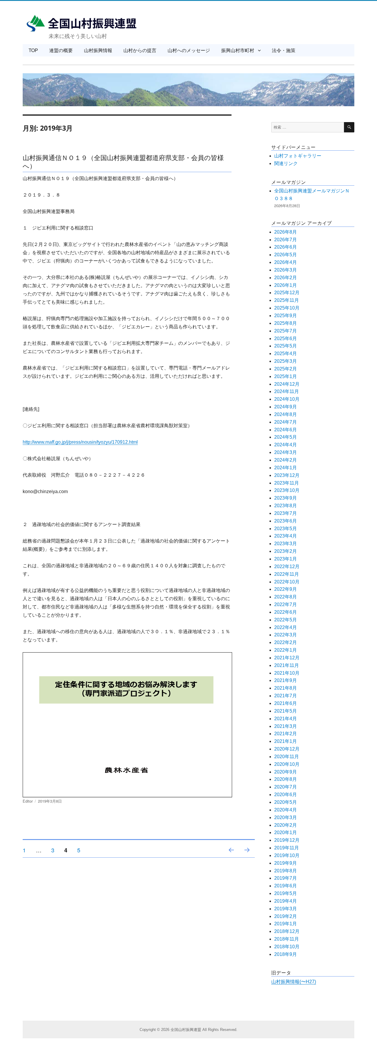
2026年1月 (285, 285)
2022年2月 (285, 642)
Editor (28, 801)
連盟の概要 (61, 50)
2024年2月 (285, 460)
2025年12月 (287, 292)
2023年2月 (285, 551)
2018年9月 (285, 954)
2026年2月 (285, 277)
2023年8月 (285, 505)
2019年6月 (285, 885)
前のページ (229, 857)
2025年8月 (285, 323)
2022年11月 (286, 574)
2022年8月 (285, 596)
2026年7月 (285, 239)
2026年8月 (285, 231)
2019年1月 (285, 923)
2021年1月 (285, 741)
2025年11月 (286, 300)
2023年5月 (285, 528)
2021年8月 (285, 688)
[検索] (349, 127)
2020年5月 (285, 802)
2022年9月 (285, 589)
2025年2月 (285, 368)
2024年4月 (285, 444)
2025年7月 (285, 330)
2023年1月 (285, 558)
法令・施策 (283, 50)
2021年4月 (285, 718)
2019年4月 (285, 901)
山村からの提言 (139, 50)
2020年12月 (287, 748)
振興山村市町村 (237, 50)
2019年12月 (287, 840)
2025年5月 (285, 345)
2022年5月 (285, 619)
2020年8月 (285, 779)
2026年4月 (285, 262)
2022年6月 (285, 612)
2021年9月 (285, 680)
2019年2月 (285, 916)
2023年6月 (285, 520)
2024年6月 (285, 429)
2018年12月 (287, 931)
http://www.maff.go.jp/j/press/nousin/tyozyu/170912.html (80, 442)
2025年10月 (287, 307)
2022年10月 (287, 581)
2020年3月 (285, 817)
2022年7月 (285, 604)
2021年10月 (287, 673)
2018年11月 (286, 938)
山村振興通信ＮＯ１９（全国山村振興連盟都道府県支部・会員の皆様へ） (123, 161)
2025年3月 (285, 361)
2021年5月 (285, 710)
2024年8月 (285, 414)
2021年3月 (285, 726)
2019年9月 (285, 863)
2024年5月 (285, 437)
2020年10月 (287, 764)
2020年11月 (286, 756)
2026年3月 (285, 269)
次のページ (245, 857)
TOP (33, 50)
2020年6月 (285, 794)
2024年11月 (286, 391)
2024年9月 (285, 406)
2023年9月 (285, 497)
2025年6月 (285, 338)
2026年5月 (285, 254)
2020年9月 (285, 771)
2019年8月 (285, 870)
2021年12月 (287, 657)
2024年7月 (285, 422)
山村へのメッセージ (189, 50)
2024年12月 (287, 384)
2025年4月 (285, 353)
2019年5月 (285, 893)
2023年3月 (285, 543)
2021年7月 (285, 695)
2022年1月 (285, 650)
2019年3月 (285, 908)
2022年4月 (285, 627)
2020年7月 (285, 786)
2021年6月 (285, 703)
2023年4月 (285, 535)
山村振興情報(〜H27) (293, 981)
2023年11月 (286, 482)
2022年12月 (287, 566)
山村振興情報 (98, 50)
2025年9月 (285, 315)
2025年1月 (285, 376)
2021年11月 (286, 665)
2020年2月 (285, 825)
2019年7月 (285, 878)
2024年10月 (287, 399)
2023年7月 (285, 513)
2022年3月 (285, 634)
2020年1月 (285, 832)
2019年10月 (287, 855)
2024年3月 (285, 452)
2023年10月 (287, 490)
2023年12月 (287, 475)
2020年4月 (285, 809)
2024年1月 (285, 467)
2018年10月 (287, 946)
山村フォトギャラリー (297, 155)
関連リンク (286, 163)
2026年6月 (285, 246)
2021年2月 (285, 733)
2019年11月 (286, 847)
